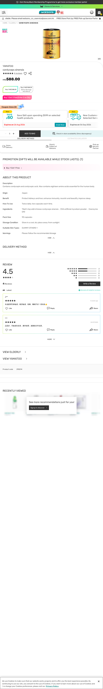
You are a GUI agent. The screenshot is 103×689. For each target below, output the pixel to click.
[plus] (14, 133)
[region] (51, 683)
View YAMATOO (13, 358)
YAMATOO (8, 66)
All (4, 290)
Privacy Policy (52, 686)
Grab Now (60, 125)
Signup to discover (37, 408)
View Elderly (12, 352)
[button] (99, 12)
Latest (9, 290)
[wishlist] (25, 73)
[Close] (99, 681)
